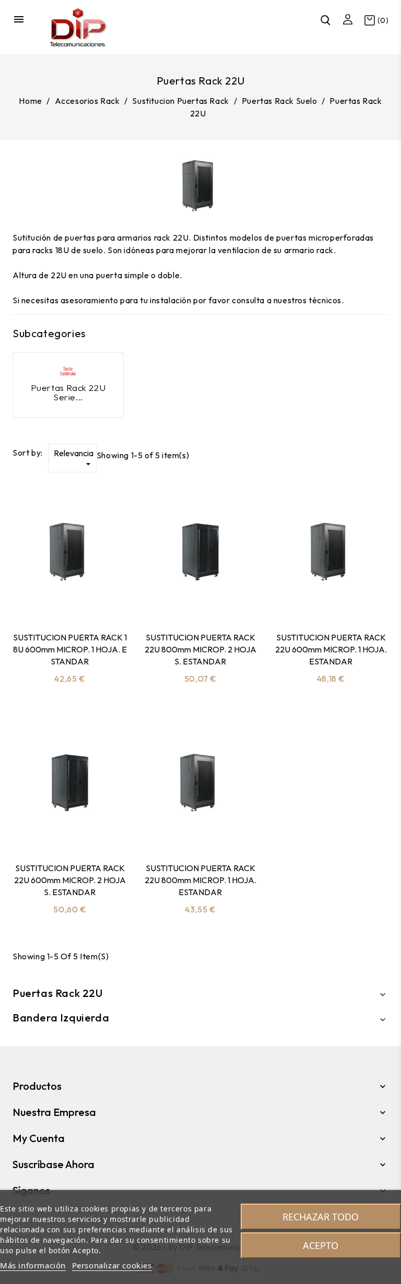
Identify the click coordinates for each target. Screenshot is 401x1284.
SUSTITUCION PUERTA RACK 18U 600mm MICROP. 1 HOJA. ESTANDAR (70, 649)
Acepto (320, 1245)
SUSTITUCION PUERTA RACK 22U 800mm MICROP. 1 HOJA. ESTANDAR (200, 880)
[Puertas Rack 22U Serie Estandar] (68, 371)
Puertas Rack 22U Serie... (68, 392)
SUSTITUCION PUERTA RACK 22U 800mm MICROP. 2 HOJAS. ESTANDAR (200, 649)
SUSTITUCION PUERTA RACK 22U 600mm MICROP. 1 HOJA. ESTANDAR (331, 649)
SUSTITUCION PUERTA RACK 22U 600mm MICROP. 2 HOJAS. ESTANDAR (70, 880)
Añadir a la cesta (42, 597)
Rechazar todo (320, 1216)
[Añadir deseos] (98, 597)
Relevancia (73, 458)
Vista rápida (70, 597)
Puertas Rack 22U (58, 993)
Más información (33, 1265)
